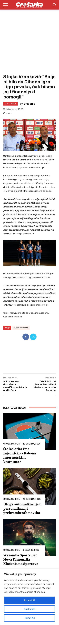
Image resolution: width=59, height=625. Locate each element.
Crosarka (10, 103)
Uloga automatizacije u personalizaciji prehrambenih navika (22, 508)
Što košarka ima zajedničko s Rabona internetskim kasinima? (19, 455)
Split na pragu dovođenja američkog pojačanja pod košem (15, 386)
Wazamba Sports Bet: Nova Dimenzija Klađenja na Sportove (20, 559)
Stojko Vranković (21, 327)
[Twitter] (33, 337)
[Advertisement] (29, 40)
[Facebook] (25, 337)
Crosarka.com (11, 443)
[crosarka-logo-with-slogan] (29, 5)
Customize (29, 609)
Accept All (29, 600)
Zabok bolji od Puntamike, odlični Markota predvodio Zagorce (45, 386)
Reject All (30, 617)
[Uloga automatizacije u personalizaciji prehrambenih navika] (29, 486)
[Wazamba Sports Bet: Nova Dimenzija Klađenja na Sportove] (29, 537)
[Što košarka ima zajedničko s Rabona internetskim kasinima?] (29, 431)
